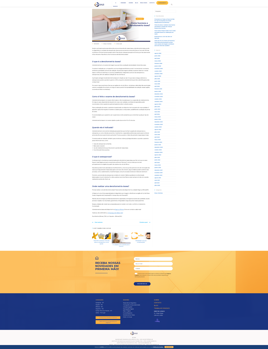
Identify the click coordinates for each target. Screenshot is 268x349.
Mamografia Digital (128, 309)
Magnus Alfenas (119, 209)
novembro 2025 (159, 68)
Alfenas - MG (99, 306)
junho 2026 (157, 55)
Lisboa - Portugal (100, 312)
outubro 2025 (158, 71)
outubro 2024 (158, 99)
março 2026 (158, 60)
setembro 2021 (158, 175)
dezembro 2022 (159, 147)
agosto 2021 (158, 177)
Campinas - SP (100, 302)
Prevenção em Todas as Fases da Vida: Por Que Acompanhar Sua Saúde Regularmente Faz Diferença (165, 21)
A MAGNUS (115, 4)
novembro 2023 (159, 124)
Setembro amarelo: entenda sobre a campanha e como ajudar (101, 242)
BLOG (136, 2)
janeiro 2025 (158, 91)
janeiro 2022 (158, 167)
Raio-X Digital (127, 311)
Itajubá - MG (99, 304)
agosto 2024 (158, 104)
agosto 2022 (158, 154)
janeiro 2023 (158, 144)
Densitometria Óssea (129, 315)
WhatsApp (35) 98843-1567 (115, 213)
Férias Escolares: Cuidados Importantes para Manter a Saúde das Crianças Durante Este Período (165, 26)
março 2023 (158, 139)
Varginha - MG (100, 308)
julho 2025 (157, 78)
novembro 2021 (158, 172)
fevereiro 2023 (158, 142)
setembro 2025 (158, 73)
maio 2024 (157, 111)
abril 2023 (157, 137)
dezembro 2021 (158, 170)
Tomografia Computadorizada (131, 305)
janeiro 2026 (158, 66)
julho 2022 (157, 157)
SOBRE (156, 300)
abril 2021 (157, 182)
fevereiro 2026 (158, 63)
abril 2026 (157, 58)
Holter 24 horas (127, 317)
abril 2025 (157, 86)
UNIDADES (123, 2)
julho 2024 (157, 106)
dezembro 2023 (159, 121)
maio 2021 (157, 180)
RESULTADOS (143, 2)
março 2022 (158, 165)
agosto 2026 (158, 53)
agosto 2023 (158, 129)
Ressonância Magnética (129, 303)
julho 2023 (157, 132)
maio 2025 (157, 83)
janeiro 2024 (158, 119)
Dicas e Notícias (107, 43)
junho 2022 (157, 159)
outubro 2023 (158, 126)
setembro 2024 (159, 101)
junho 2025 (157, 81)
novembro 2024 (159, 96)
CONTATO (152, 2)
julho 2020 (157, 185)
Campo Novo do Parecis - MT (104, 310)
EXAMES (131, 2)
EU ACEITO (169, 347)
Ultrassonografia (127, 307)
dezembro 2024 (159, 93)
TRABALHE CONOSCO (162, 308)
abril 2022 (157, 162)
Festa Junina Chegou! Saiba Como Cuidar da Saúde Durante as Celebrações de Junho (165, 32)
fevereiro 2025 (158, 88)
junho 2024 (157, 109)
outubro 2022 (158, 149)
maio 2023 (157, 134)
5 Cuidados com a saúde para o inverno (121, 245)
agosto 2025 (158, 76)
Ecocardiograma (127, 313)
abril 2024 (157, 114)
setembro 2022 (158, 152)
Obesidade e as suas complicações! (140, 241)
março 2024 (158, 116)
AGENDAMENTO (162, 2)
